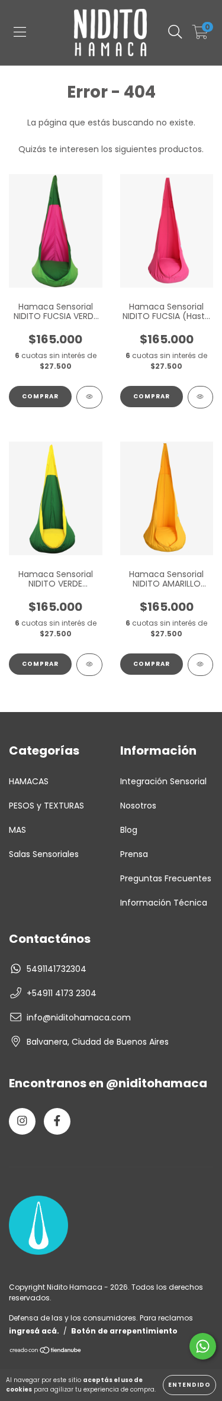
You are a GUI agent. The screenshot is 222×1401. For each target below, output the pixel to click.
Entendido (189, 1384)
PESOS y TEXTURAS (46, 805)
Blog (128, 830)
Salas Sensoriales (44, 854)
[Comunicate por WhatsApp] (202, 1346)
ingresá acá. (34, 1331)
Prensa (134, 854)
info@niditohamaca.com (79, 1017)
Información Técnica (163, 903)
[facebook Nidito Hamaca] (57, 1121)
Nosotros (138, 805)
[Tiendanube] (46, 1352)
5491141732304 (56, 969)
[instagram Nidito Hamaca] (22, 1121)
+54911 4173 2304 (61, 993)
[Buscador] (175, 32)
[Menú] (20, 32)
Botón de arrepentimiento (124, 1331)
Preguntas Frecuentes (165, 878)
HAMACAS (29, 781)
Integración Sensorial (163, 781)
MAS (17, 830)
